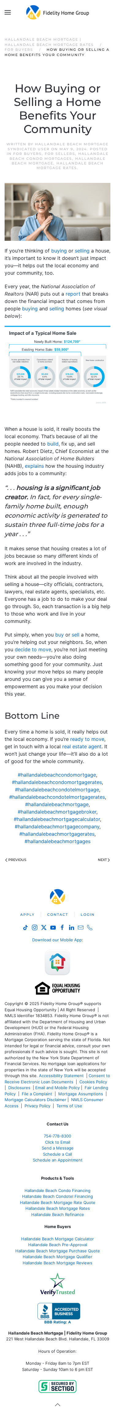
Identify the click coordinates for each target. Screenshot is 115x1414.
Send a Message (58, 1147)
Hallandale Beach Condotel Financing (57, 1196)
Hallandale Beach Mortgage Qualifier (57, 1256)
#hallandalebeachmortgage (57, 804)
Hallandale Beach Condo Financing (57, 1190)
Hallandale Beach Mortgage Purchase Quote (57, 1250)
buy (59, 635)
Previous (17, 860)
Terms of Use (69, 1105)
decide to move (33, 649)
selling (82, 251)
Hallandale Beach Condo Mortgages (59, 156)
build (53, 444)
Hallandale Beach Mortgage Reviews (57, 1262)
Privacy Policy (37, 1105)
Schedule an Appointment (57, 1159)
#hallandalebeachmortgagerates (56, 834)
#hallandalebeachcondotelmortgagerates (57, 797)
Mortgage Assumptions (80, 1093)
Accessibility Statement (61, 1075)
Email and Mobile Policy (57, 1087)
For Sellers (60, 154)
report (73, 294)
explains (34, 466)
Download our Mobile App (57, 939)
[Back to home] (57, 12)
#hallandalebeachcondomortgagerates (57, 782)
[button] (8, 12)
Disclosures (19, 1087)
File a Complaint (37, 1093)
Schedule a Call (57, 1154)
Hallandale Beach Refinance (57, 1214)
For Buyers (27, 154)
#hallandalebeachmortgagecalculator (57, 819)
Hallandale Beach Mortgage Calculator (57, 1238)
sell (75, 635)
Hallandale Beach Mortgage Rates (70, 165)
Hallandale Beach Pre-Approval (57, 1244)
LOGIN (88, 914)
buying (59, 251)
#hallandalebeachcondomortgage (57, 775)
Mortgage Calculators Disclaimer (35, 1099)
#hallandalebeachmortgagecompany (57, 826)
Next (102, 860)
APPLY (27, 914)
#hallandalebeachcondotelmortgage (57, 789)
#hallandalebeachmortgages (57, 841)
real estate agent (82, 746)
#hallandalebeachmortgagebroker (57, 812)
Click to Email (57, 1142)
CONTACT (57, 914)
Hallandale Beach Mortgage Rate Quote (57, 1202)
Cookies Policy (93, 1081)
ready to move (87, 739)
